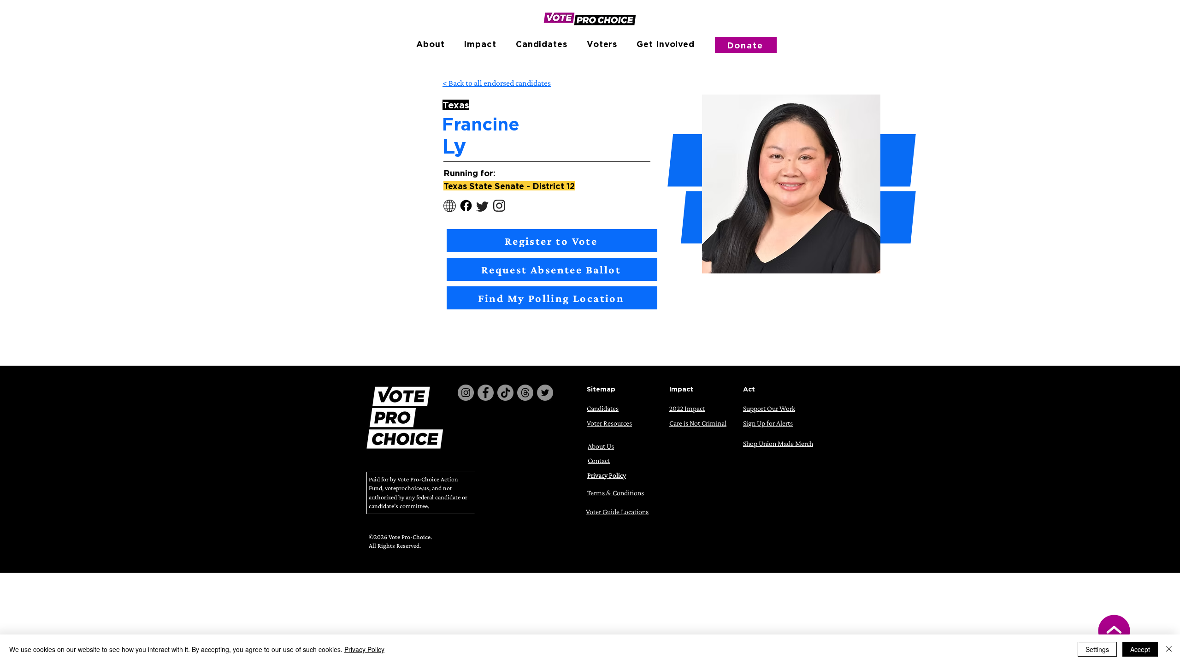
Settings (1097, 649)
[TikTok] (505, 393)
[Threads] (525, 393)
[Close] (1168, 649)
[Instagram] (466, 393)
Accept (1140, 649)
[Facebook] (486, 393)
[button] (430, 44)
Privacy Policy (364, 649)
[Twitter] (545, 393)
